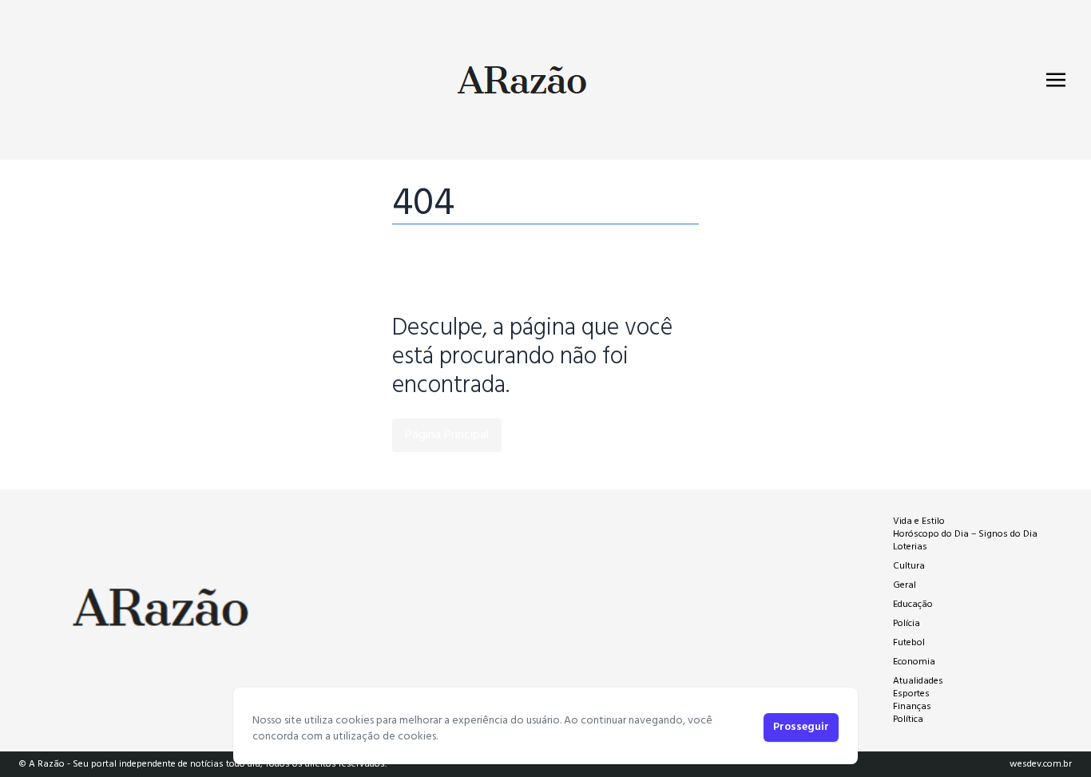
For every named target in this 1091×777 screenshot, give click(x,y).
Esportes (911, 694)
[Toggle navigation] (1055, 79)
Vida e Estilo (919, 521)
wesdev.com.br (1041, 764)
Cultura (909, 566)
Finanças (912, 707)
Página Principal (447, 435)
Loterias (910, 547)
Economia (914, 662)
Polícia (906, 624)
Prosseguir (801, 727)
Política (908, 719)
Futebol (909, 643)
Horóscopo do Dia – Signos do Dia (965, 534)
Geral (904, 585)
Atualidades (918, 681)
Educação (913, 604)
